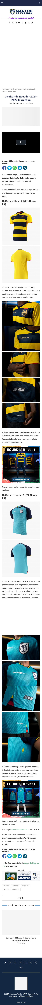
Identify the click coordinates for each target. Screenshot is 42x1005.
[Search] (40, 3)
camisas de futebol (19, 830)
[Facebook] (9, 23)
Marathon (25, 885)
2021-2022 (6, 885)
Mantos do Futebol (8, 89)
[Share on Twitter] (20, 898)
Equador (16, 885)
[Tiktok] (32, 23)
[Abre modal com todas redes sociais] (25, 168)
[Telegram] (25, 23)
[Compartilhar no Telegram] (20, 168)
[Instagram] (16, 23)
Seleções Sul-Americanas (11, 889)
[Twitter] (12, 23)
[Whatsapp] (22, 23)
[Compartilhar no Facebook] (4, 168)
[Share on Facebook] (18, 898)
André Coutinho (16, 103)
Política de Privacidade (25, 996)
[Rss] (28, 23)
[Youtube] (19, 23)
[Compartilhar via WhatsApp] (14, 168)
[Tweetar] (9, 168)
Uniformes (18, 89)
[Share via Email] (22, 898)
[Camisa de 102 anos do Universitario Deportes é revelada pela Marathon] (21, 922)
